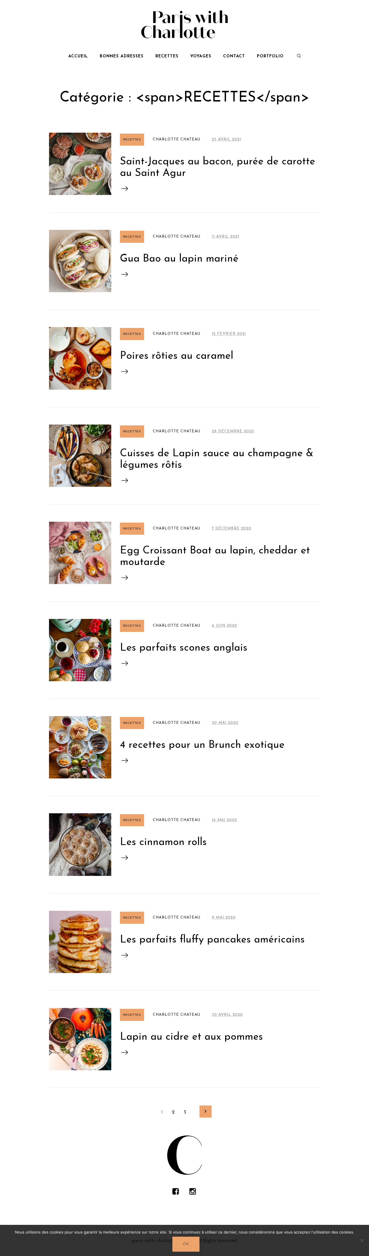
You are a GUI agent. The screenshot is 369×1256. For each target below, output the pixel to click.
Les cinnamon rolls (163, 842)
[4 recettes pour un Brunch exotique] (80, 747)
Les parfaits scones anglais (183, 648)
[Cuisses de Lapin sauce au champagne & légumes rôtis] (80, 456)
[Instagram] (192, 1191)
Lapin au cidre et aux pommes (191, 1037)
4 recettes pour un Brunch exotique (202, 745)
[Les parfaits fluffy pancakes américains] (80, 942)
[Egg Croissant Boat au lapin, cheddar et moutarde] (80, 553)
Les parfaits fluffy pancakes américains (212, 940)
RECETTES (132, 139)
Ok (186, 1244)
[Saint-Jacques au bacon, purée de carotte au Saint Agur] (80, 164)
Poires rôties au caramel (176, 356)
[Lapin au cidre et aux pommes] (80, 1039)
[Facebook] (175, 1191)
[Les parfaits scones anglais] (80, 650)
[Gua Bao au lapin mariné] (80, 261)
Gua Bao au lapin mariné (179, 259)
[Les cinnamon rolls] (80, 844)
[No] (362, 1240)
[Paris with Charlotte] (184, 1155)
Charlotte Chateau (176, 139)
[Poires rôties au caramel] (80, 358)
